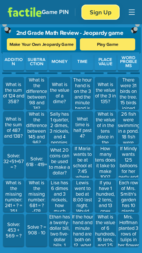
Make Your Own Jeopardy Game (41, 44)
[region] (71, 137)
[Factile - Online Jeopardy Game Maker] (25, 12)
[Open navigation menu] (132, 12)
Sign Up (100, 12)
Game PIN (55, 12)
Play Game (108, 44)
